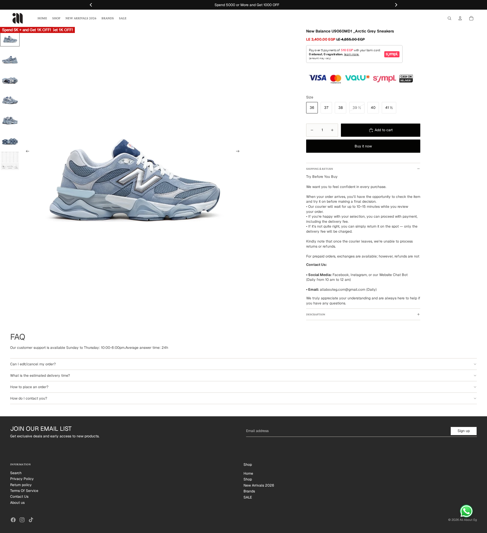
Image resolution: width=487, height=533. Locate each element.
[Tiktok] (31, 520)
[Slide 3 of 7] (10, 77)
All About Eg (468, 520)
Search (16, 473)
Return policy (21, 485)
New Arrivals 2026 (259, 485)
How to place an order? (29, 387)
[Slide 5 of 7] (10, 118)
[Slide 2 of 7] (10, 57)
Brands (249, 491)
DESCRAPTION (315, 314)
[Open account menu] (460, 18)
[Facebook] (13, 520)
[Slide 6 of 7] (10, 138)
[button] (396, 5)
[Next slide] (239, 152)
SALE (248, 497)
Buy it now (363, 146)
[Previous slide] (26, 152)
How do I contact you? (28, 398)
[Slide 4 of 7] (10, 98)
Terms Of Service (24, 490)
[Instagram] (22, 520)
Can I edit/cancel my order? (33, 364)
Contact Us (19, 496)
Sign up (464, 430)
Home (248, 473)
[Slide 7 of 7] (10, 159)
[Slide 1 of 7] (10, 37)
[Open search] (449, 18)
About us (17, 502)
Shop (248, 479)
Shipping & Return (319, 168)
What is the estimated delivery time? (40, 375)
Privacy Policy (22, 478)
